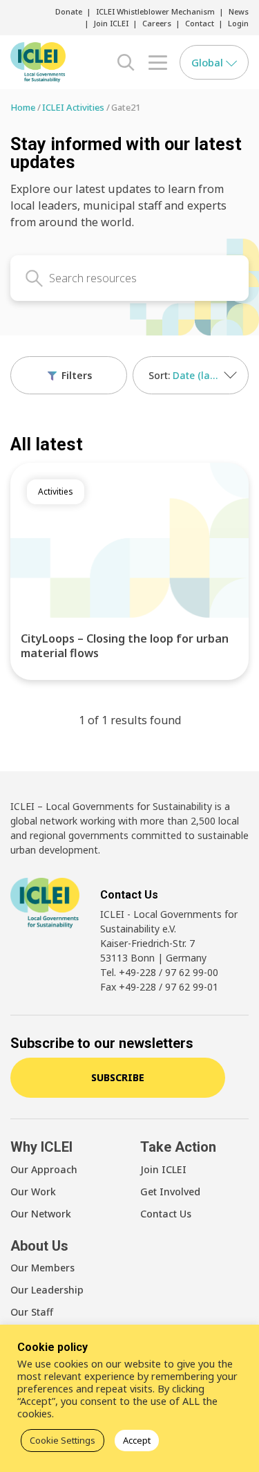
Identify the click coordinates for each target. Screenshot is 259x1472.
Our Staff (31, 1311)
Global (208, 62)
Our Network (40, 1213)
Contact (199, 23)
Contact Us (165, 1213)
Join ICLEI (111, 23)
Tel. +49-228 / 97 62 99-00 (159, 972)
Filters (75, 375)
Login (238, 23)
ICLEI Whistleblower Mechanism (155, 11)
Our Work (33, 1191)
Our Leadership (47, 1289)
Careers (156, 23)
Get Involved (170, 1191)
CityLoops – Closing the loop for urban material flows (125, 646)
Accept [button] (137, 1440)
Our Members (42, 1267)
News (239, 11)
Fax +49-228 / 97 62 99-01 (159, 986)
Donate (68, 11)
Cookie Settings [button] (62, 1440)
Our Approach (43, 1169)
